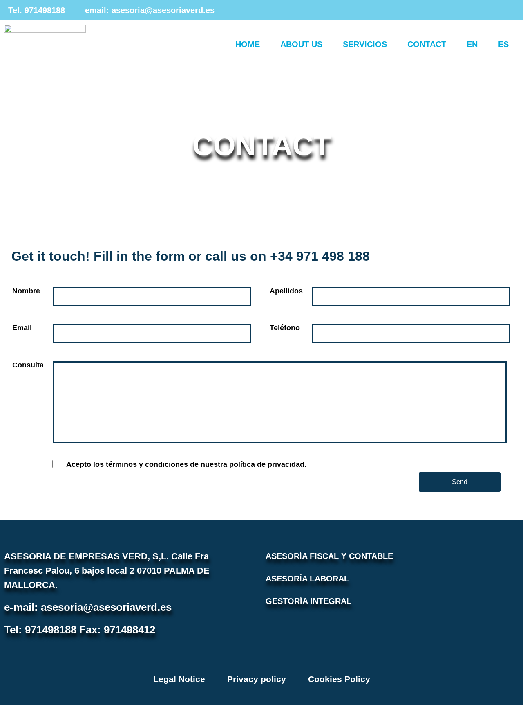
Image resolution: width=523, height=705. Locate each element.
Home (247, 44)
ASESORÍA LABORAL (307, 578)
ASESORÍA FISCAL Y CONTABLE (329, 556)
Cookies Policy (339, 679)
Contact (426, 44)
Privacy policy (256, 679)
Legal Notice (179, 679)
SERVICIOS (365, 44)
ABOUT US (301, 44)
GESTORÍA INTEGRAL (308, 601)
